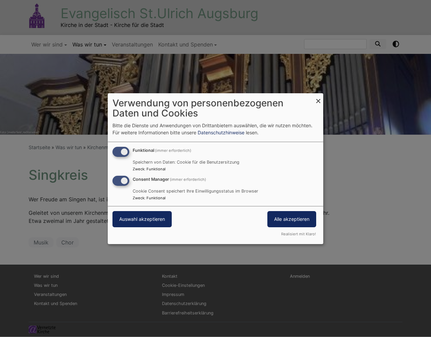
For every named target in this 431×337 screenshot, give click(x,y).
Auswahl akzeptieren (142, 219)
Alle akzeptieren (291, 219)
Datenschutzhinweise (221, 132)
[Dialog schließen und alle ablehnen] (318, 97)
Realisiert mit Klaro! (298, 234)
